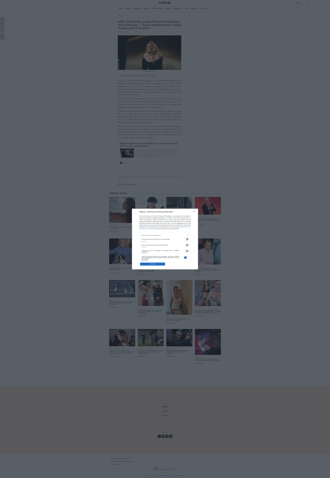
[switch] (186, 239)
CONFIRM (152, 264)
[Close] (194, 212)
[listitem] (165, 235)
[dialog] (165, 239)
